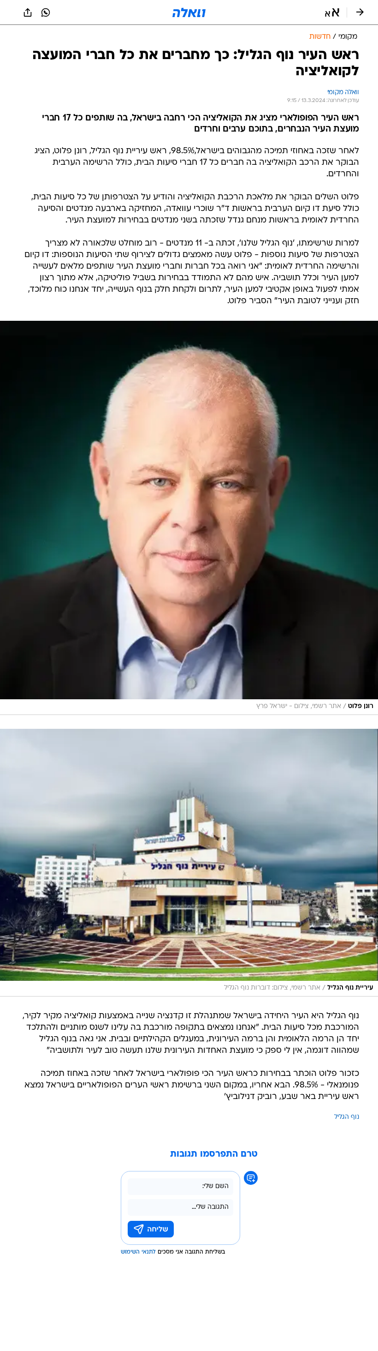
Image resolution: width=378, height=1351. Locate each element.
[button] (332, 12)
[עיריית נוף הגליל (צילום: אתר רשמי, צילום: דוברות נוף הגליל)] (189, 863)
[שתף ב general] (28, 12)
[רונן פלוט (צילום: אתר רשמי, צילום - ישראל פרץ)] (189, 518)
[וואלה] (189, 12)
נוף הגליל (346, 1117)
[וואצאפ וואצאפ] (45, 12)
